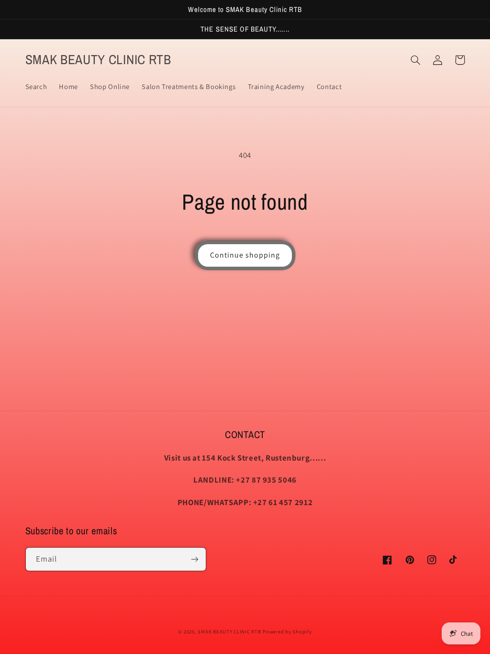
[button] (416, 60)
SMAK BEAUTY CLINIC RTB (229, 631)
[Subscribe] (194, 559)
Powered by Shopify (287, 631)
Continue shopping (245, 255)
